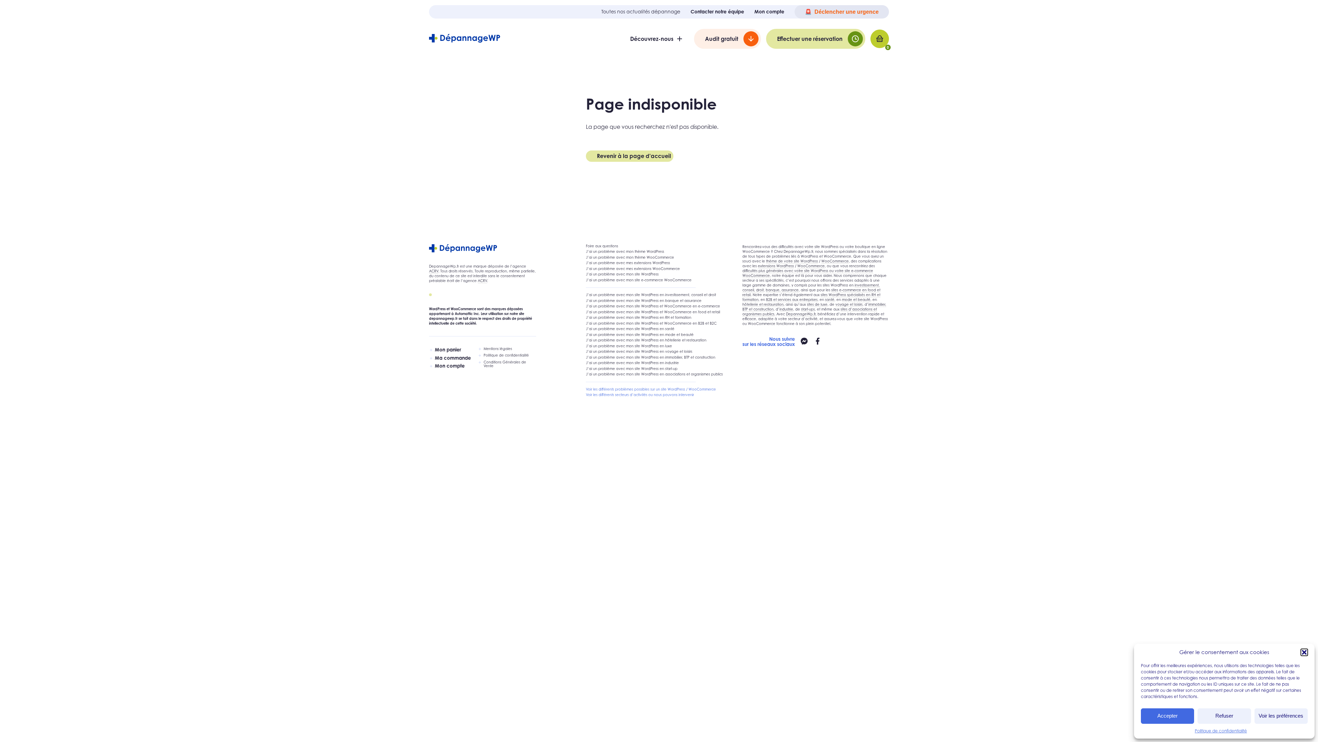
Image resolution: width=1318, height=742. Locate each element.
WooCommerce (835, 261)
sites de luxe (817, 304)
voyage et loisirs (849, 304)
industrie (786, 309)
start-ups (808, 309)
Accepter (1167, 716)
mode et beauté (856, 299)
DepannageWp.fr (801, 314)
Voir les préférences (1281, 716)
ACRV (433, 271)
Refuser (1224, 716)
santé (829, 299)
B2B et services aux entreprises (792, 299)
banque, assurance (782, 290)
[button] (1304, 652)
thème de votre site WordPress (792, 261)
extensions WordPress (776, 266)
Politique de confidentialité (1221, 730)
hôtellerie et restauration (763, 304)
